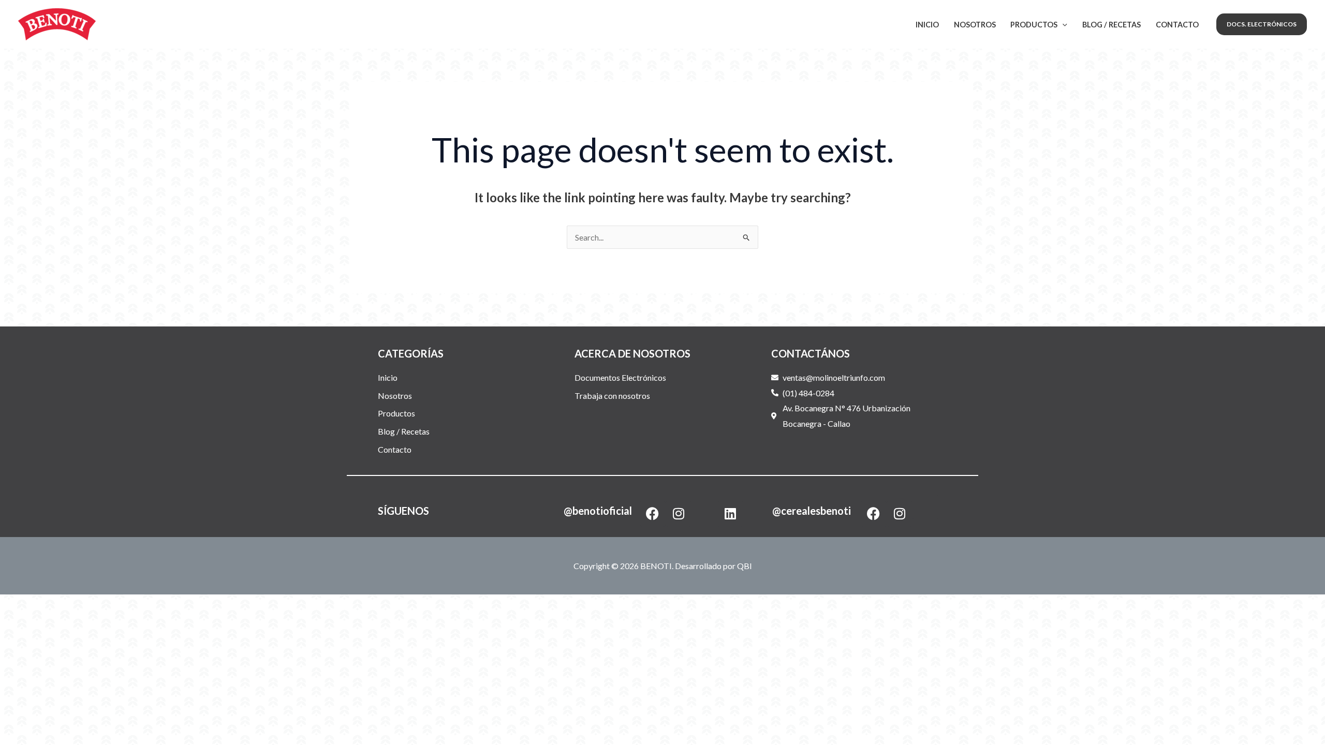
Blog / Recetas (1111, 24)
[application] (1062, 24)
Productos (1033, 24)
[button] (1261, 24)
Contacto (1177, 24)
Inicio (927, 24)
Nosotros (975, 24)
